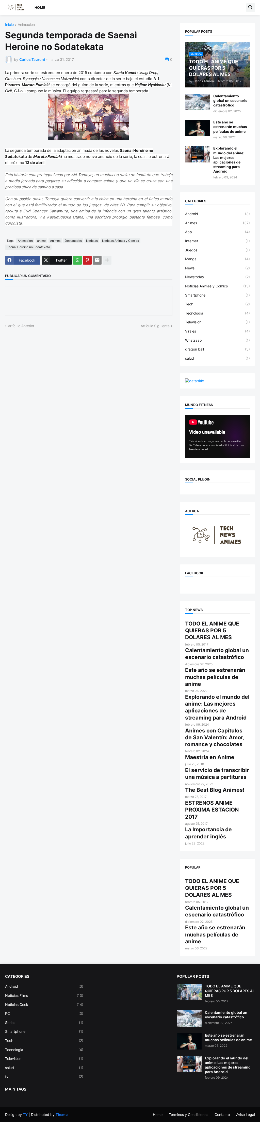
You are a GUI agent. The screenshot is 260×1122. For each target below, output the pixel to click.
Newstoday (217, 277)
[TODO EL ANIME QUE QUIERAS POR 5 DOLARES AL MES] (189, 992)
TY (25, 1114)
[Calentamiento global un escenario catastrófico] (197, 102)
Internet (217, 241)
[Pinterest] (87, 260)
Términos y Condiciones (188, 1114)
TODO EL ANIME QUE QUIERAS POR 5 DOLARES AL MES (212, 630)
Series (44, 1022)
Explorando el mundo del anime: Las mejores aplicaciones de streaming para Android (228, 159)
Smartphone (217, 295)
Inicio (9, 25)
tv (44, 1076)
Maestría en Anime (209, 757)
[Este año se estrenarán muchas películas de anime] (197, 128)
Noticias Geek (44, 1004)
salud (217, 358)
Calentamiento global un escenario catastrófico (230, 100)
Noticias (92, 241)
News (217, 268)
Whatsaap (217, 340)
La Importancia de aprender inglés (208, 832)
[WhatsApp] (77, 260)
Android (217, 214)
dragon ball (217, 349)
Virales (217, 331)
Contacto (222, 1114)
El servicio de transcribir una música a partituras (217, 773)
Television (217, 322)
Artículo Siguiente (155, 326)
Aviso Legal (245, 1114)
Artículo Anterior (21, 326)
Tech (217, 304)
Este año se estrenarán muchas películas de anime (230, 126)
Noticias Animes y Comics (120, 241)
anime (41, 241)
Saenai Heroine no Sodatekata (28, 247)
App (217, 232)
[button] (250, 7)
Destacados (73, 241)
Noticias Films (44, 995)
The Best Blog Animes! (215, 790)
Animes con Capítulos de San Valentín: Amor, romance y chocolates (214, 737)
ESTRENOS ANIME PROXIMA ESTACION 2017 (212, 810)
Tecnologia (217, 313)
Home (40, 7)
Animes (55, 241)
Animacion (26, 25)
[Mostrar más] (107, 260)
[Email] (97, 260)
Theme (62, 1114)
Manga (217, 259)
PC (44, 1013)
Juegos (217, 250)
